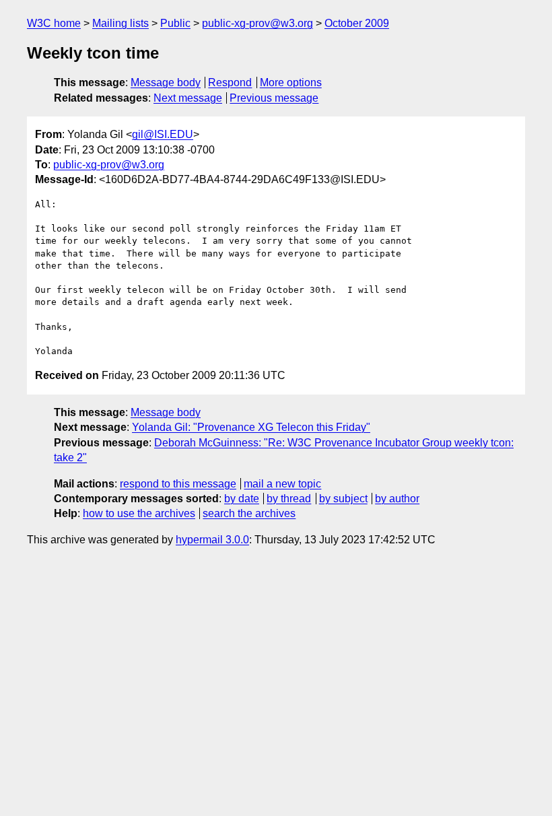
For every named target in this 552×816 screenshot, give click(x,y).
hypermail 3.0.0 (212, 539)
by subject (343, 498)
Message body (166, 82)
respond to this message (178, 483)
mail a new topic (282, 483)
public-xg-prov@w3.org (257, 23)
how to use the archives (139, 513)
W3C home (54, 23)
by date (241, 498)
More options (291, 82)
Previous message (274, 98)
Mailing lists (120, 23)
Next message (187, 98)
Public (175, 23)
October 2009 (356, 23)
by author (397, 498)
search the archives (249, 513)
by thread (289, 498)
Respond (230, 82)
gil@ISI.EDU (162, 134)
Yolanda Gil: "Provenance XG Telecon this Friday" (251, 427)
